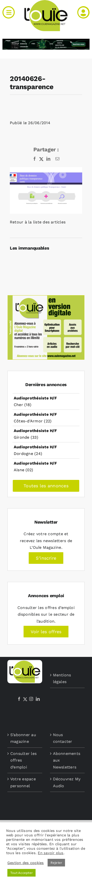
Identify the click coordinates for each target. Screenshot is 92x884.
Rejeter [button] (56, 862)
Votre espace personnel (23, 782)
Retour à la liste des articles (38, 222)
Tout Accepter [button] (21, 873)
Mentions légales (62, 678)
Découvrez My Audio (67, 782)
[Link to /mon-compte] (83, 12)
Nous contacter (62, 738)
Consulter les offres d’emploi (23, 760)
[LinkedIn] (38, 699)
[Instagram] (31, 699)
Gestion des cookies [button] (25, 863)
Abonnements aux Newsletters (66, 760)
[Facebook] (19, 699)
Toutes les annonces (46, 485)
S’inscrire (46, 558)
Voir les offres (46, 631)
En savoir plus (50, 853)
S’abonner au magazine (23, 738)
